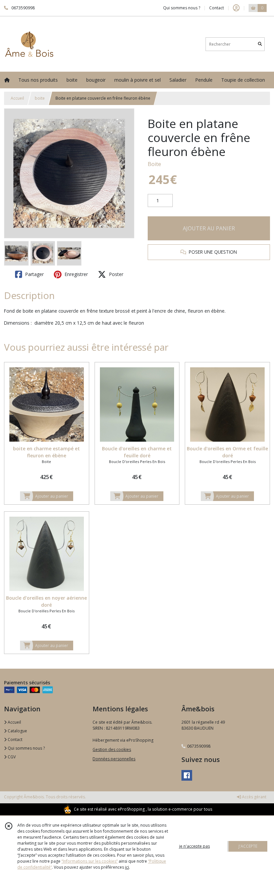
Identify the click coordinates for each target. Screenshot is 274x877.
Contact (216, 8)
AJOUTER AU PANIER (209, 228)
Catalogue (17, 731)
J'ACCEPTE (248, 846)
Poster (115, 274)
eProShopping (131, 809)
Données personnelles (114, 759)
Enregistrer (75, 274)
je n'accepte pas (194, 846)
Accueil (17, 98)
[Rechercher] (260, 44)
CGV (11, 757)
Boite (154, 164)
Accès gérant (253, 797)
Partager (34, 274)
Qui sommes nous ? (26, 748)
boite (40, 98)
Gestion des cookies (112, 749)
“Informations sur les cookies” (89, 861)
